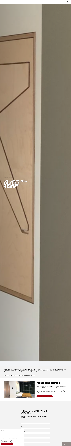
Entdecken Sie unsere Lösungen (44, 396)
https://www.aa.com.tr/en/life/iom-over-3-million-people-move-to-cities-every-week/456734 (19, 375)
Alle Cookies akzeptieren (7, 443)
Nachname (23, 426)
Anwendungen (7, 364)
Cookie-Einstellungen (6, 441)
